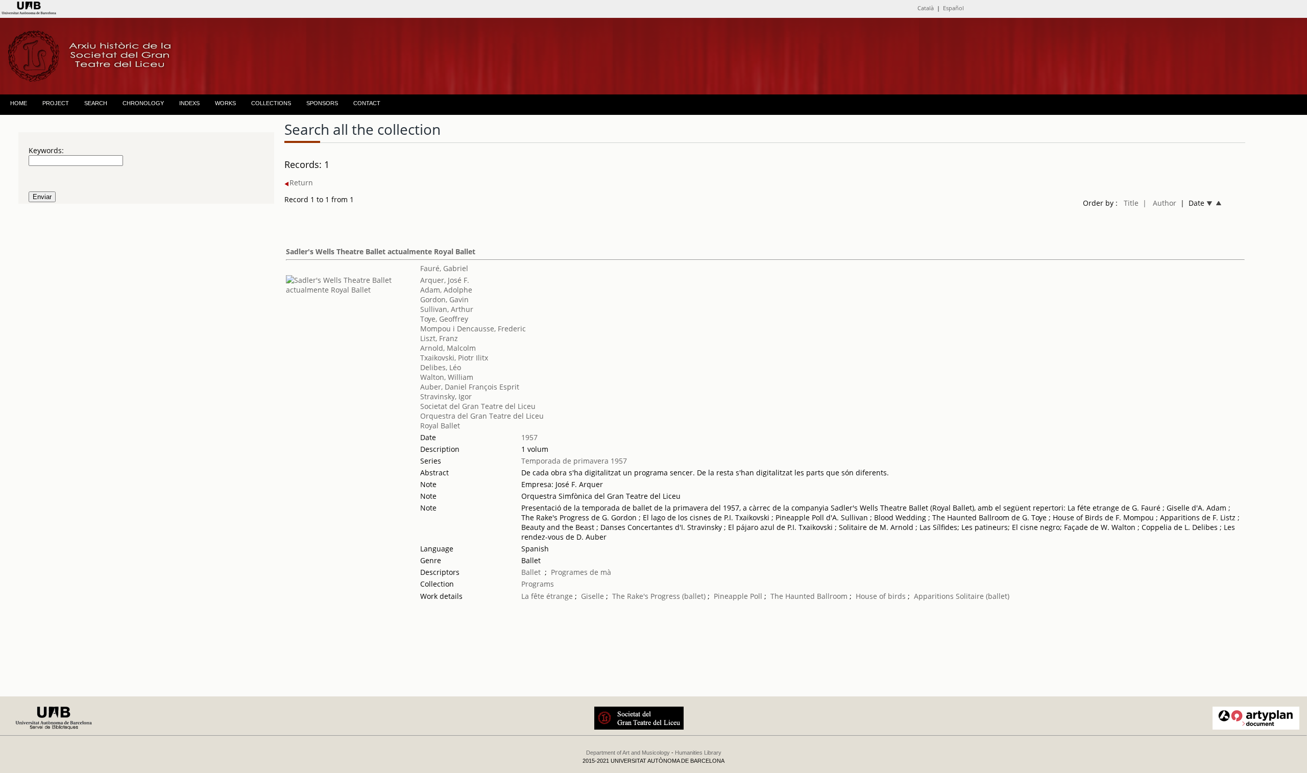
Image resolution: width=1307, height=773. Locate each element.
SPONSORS (322, 103)
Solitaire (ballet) (982, 596)
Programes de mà (581, 572)
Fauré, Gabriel (444, 268)
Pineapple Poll (738, 596)
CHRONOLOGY (143, 103)
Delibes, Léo (440, 367)
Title (1131, 203)
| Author (1159, 203)
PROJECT (55, 103)
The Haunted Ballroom (810, 596)
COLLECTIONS (271, 103)
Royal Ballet (440, 425)
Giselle (592, 596)
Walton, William (446, 377)
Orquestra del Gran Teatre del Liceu (482, 416)
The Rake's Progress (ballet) (659, 596)
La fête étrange (547, 596)
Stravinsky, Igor (446, 396)
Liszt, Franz (439, 338)
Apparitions (934, 596)
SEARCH (95, 103)
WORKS (225, 103)
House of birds (881, 596)
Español (953, 8)
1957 (529, 437)
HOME (18, 103)
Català (925, 8)
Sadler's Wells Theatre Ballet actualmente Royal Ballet (380, 251)
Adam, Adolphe (446, 290)
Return (301, 182)
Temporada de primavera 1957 (574, 461)
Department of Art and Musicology (628, 753)
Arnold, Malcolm (448, 348)
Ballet (531, 572)
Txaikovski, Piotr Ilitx (454, 358)
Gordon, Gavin (444, 299)
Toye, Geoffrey (444, 319)
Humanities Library (698, 753)
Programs (537, 584)
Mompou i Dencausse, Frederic (473, 328)
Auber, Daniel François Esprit (469, 387)
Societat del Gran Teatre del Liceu (478, 406)
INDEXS (189, 103)
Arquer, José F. (444, 280)
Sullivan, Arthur (446, 309)
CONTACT (366, 103)
